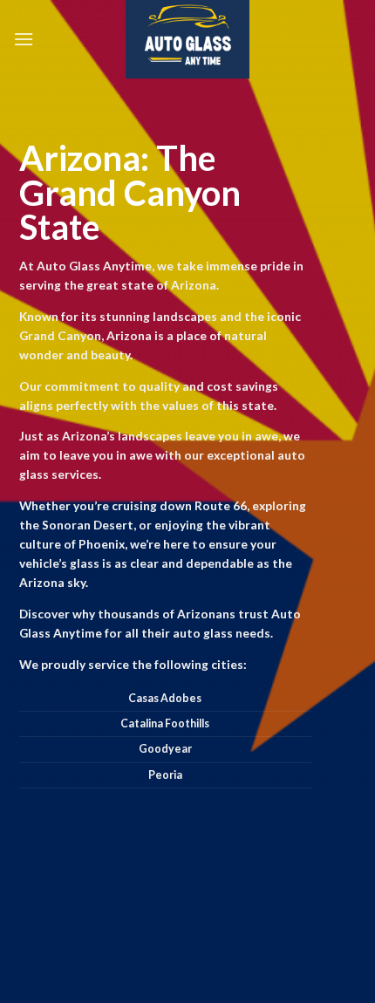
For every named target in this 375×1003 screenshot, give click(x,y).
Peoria (165, 774)
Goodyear (165, 748)
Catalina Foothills (164, 723)
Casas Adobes (164, 698)
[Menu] (23, 38)
